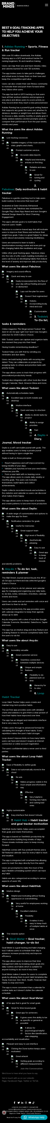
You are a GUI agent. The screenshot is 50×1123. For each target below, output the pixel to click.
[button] (34, 1117)
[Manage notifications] (4, 1113)
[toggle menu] (46, 5)
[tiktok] (34, 1103)
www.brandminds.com (34, 1109)
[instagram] (27, 1103)
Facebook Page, (15, 1081)
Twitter (26, 1081)
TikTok (35, 1081)
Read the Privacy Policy (14, 1117)
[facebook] (16, 1102)
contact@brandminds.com (17, 1109)
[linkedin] (23, 1103)
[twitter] (19, 1103)
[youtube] (30, 1103)
